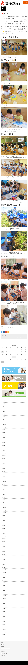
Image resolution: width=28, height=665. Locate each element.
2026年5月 (3, 411)
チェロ (3, 14)
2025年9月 (3, 429)
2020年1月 (3, 593)
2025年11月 (4, 424)
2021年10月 (4, 541)
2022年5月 (3, 523)
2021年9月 (3, 543)
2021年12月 (4, 536)
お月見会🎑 (4, 335)
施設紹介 (2, 646)
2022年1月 (3, 533)
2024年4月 (3, 468)
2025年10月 (4, 427)
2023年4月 (3, 497)
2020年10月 (4, 572)
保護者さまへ (3, 655)
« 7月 (1, 363)
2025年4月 (3, 442)
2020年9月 (3, 575)
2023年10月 (4, 481)
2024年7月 (3, 463)
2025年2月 (3, 447)
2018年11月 (4, 629)
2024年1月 (3, 476)
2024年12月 (4, 453)
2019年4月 (3, 616)
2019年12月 (4, 595)
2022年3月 (3, 528)
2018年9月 (3, 634)
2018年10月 (4, 632)
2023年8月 (3, 486)
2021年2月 (3, 562)
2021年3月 (3, 559)
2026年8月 (3, 403)
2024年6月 (3, 466)
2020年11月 (4, 569)
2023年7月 (3, 489)
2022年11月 (4, 510)
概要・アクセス (3, 651)
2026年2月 (3, 419)
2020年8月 (3, 577)
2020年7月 (3, 580)
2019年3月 (3, 619)
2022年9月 (3, 515)
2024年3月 (3, 471)
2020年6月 (3, 582)
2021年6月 (3, 551)
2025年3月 (3, 445)
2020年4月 (3, 585)
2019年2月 (3, 621)
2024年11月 (4, 455)
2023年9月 (3, 484)
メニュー (25, 2)
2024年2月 (3, 473)
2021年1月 (3, 564)
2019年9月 (3, 603)
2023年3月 (3, 499)
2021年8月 (3, 546)
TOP (2, 642)
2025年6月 (3, 437)
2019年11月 (4, 598)
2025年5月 (3, 440)
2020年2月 (3, 590)
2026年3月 (3, 416)
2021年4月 (3, 556)
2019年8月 (3, 606)
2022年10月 (4, 512)
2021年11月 (4, 538)
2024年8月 (3, 460)
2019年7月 (3, 608)
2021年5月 (3, 554)
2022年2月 (3, 530)
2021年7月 (3, 549)
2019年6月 (3, 611)
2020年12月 (4, 567)
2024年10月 (4, 458)
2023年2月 (3, 502)
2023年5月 (3, 494)
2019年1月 (3, 624)
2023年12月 (4, 479)
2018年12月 (4, 626)
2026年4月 (3, 414)
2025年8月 (3, 432)
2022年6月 (3, 520)
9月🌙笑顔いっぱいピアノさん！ (20, 337)
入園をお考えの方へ (4, 653)
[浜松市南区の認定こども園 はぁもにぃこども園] (11, 3)
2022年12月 (4, 507)
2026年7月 (3, 406)
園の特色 (2, 644)
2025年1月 (3, 450)
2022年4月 (3, 525)
